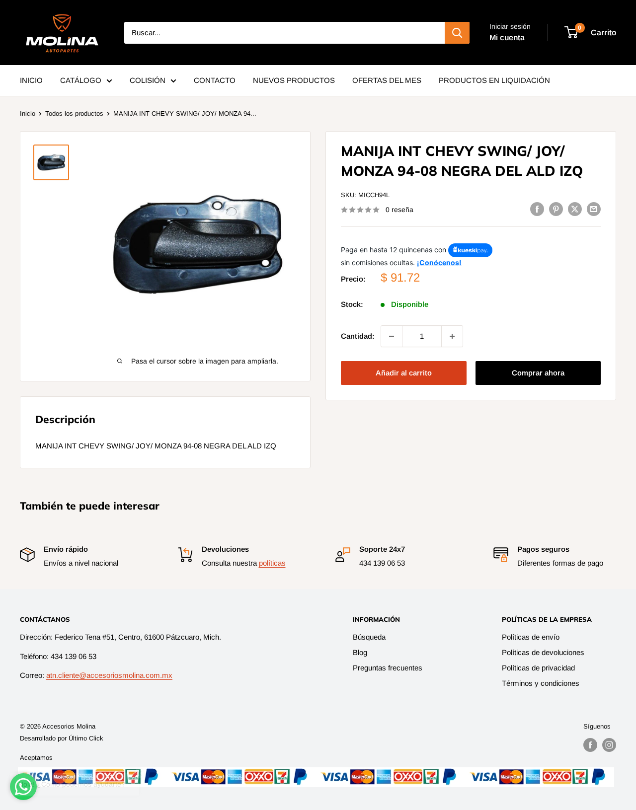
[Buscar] (457, 33)
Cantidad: (358, 336)
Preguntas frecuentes (387, 667)
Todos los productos (74, 113)
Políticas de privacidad (538, 667)
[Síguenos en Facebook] (590, 745)
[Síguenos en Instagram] (609, 745)
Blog (360, 652)
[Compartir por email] (594, 209)
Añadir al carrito (404, 372)
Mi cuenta (507, 37)
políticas (272, 563)
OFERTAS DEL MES (386, 80)
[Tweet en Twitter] (575, 209)
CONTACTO (215, 80)
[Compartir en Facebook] (537, 209)
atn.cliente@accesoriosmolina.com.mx (109, 675)
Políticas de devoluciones (543, 652)
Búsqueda (369, 637)
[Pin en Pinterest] (556, 209)
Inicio (27, 113)
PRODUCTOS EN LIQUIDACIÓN (494, 80)
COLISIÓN (147, 80)
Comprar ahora (538, 372)
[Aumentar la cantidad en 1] (452, 336)
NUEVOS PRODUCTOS (294, 80)
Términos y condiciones (540, 683)
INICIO (31, 80)
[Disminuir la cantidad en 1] (391, 336)
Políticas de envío (530, 637)
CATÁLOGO (80, 80)
